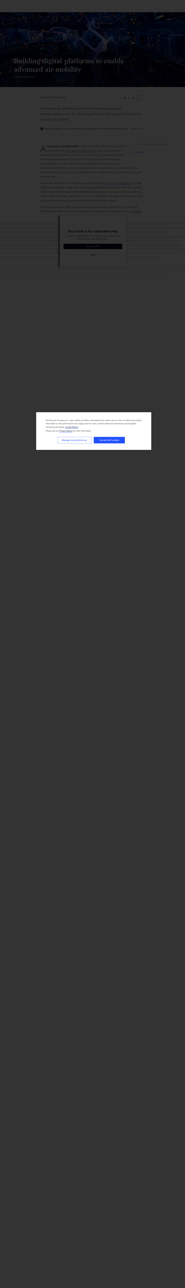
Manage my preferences (74, 440)
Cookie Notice (71, 427)
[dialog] (93, 431)
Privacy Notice (65, 431)
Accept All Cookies (109, 440)
